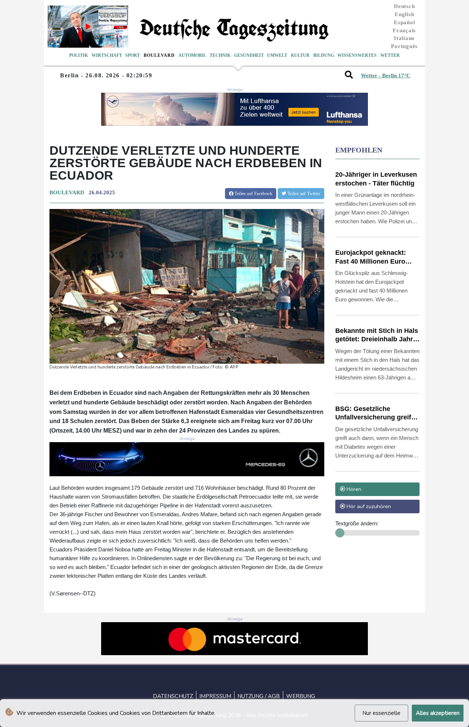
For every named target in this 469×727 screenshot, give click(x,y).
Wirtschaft (107, 55)
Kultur (300, 55)
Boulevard (159, 55)
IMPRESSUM (215, 696)
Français (404, 30)
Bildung (323, 55)
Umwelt (277, 55)
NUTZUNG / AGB (258, 696)
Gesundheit (249, 55)
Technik (220, 55)
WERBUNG (300, 696)
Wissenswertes (357, 55)
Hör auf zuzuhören (368, 506)
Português (404, 46)
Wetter (390, 55)
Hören (353, 489)
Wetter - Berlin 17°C (385, 75)
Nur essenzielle (381, 713)
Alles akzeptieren (437, 713)
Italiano (404, 38)
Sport (132, 55)
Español (404, 22)
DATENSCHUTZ (173, 696)
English (404, 14)
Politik (78, 55)
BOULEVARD (66, 192)
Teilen (252, 193)
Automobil (192, 55)
